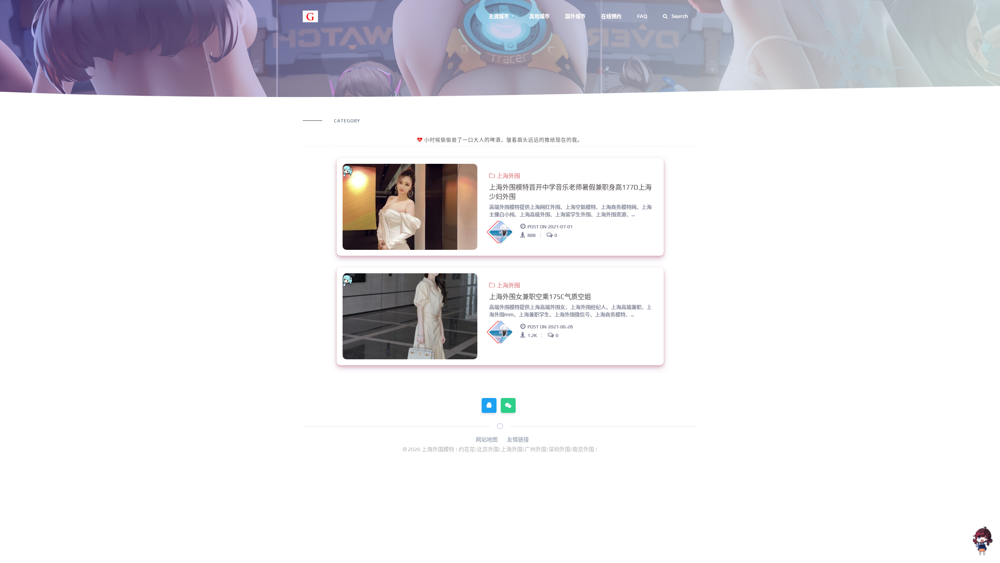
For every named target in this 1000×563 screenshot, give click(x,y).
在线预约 (611, 16)
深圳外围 (559, 449)
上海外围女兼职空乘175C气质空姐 (540, 296)
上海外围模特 (438, 449)
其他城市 (539, 16)
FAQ (642, 16)
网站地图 (487, 439)
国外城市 (575, 16)
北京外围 (488, 449)
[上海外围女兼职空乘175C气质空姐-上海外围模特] (410, 316)
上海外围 (508, 175)
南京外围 (583, 449)
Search (679, 16)
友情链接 (518, 439)
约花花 (467, 449)
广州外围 (535, 449)
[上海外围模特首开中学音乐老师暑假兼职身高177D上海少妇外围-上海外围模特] (410, 207)
